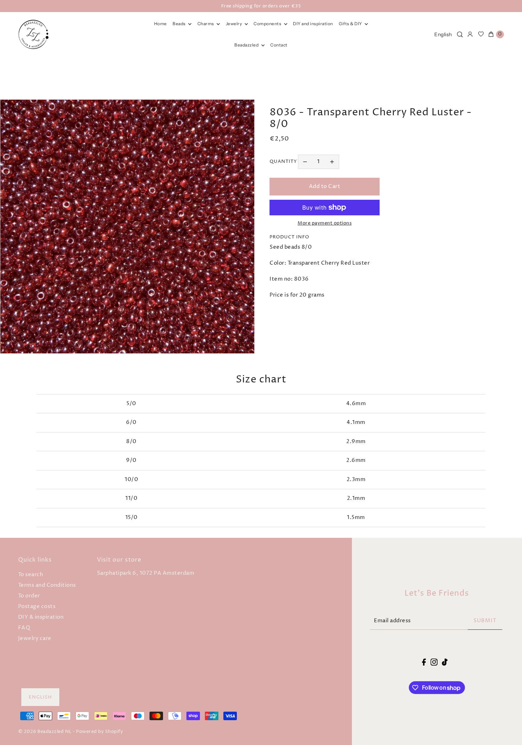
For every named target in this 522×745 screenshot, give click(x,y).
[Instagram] (433, 662)
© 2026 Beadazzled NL (45, 731)
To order (29, 596)
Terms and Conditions (47, 585)
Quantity (283, 161)
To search (30, 574)
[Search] (460, 34)
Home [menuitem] (160, 23)
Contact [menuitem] (279, 45)
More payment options (325, 223)
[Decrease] (305, 162)
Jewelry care (34, 638)
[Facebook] (424, 662)
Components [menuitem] (268, 23)
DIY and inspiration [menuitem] (313, 23)
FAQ (24, 627)
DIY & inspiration (41, 617)
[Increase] (332, 162)
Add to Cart (325, 186)
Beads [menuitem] (179, 23)
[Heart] (481, 34)
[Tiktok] (444, 662)
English (443, 34)
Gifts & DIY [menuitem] (351, 23)
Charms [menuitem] (206, 23)
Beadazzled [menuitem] (247, 45)
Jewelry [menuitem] (234, 23)
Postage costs (37, 606)
